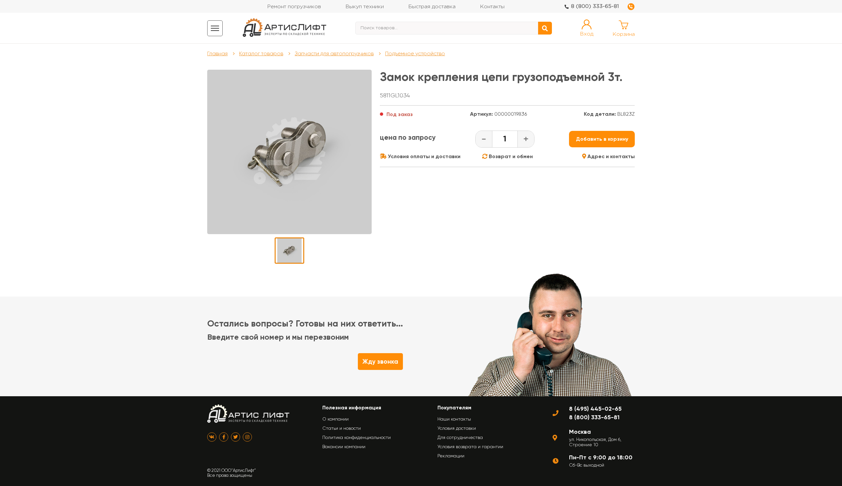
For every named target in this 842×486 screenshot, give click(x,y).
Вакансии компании (343, 446)
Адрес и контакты (610, 156)
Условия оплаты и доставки (423, 156)
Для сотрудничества (460, 437)
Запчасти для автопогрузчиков (334, 53)
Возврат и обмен (510, 156)
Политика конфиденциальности (356, 437)
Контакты (492, 6)
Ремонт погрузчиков (294, 6)
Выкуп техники (364, 6)
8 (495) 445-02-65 (595, 408)
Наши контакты (454, 419)
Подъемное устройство (415, 53)
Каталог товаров (261, 53)
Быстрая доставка (432, 6)
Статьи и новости (341, 428)
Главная (217, 53)
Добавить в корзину (602, 139)
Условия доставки (456, 428)
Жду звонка (380, 361)
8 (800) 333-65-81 (595, 6)
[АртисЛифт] (285, 28)
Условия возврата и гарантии (470, 446)
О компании (335, 419)
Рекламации (450, 455)
